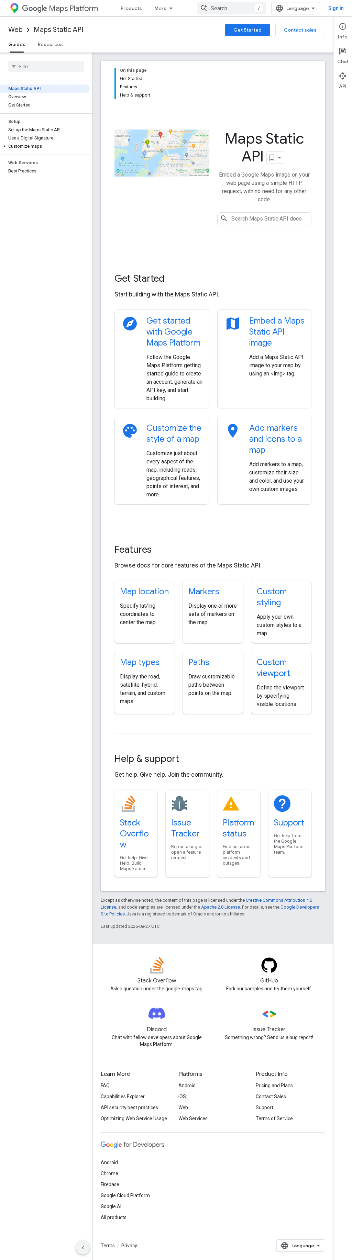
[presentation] (212, 278)
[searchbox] (46, 66)
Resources (50, 44)
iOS (182, 1096)
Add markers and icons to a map (275, 439)
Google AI (111, 1206)
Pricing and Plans (274, 1085)
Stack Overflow (134, 834)
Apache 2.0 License (220, 907)
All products (113, 1217)
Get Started (247, 30)
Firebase (110, 1184)
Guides (16, 44)
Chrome (109, 1173)
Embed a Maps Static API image (277, 332)
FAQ (105, 1085)
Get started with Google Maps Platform (173, 332)
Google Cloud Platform (125, 1195)
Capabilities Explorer (123, 1096)
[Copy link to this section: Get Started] (174, 279)
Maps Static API (58, 29)
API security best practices (129, 1107)
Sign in (336, 8)
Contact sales (300, 30)
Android (187, 1085)
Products (131, 8)
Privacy (129, 1245)
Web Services (193, 1118)
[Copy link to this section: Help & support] (188, 759)
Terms (108, 1245)
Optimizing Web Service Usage (134, 1118)
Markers (203, 591)
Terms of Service (274, 1118)
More (160, 8)
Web (15, 29)
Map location (144, 591)
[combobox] (231, 8)
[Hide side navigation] (83, 1248)
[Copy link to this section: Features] (161, 550)
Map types (140, 662)
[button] (45, 146)
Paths (198, 662)
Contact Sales (271, 1096)
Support (289, 823)
